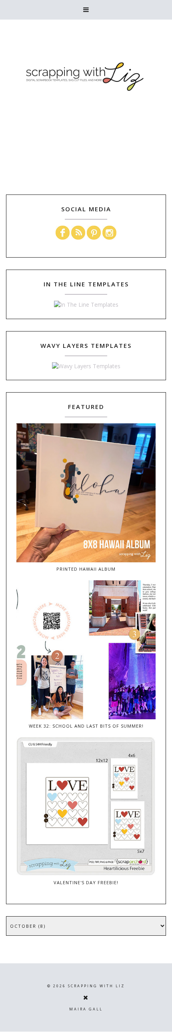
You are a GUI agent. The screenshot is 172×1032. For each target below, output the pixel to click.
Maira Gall (86, 1009)
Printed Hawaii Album (86, 569)
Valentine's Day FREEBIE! (86, 882)
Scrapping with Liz (96, 985)
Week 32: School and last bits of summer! (86, 726)
